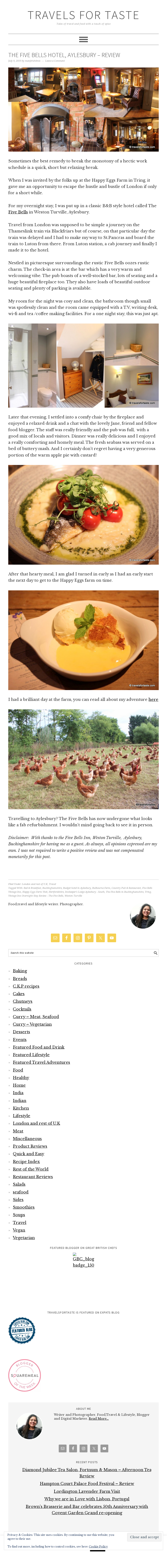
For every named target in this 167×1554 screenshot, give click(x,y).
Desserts (21, 1032)
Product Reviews (30, 1146)
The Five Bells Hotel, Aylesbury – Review (64, 55)
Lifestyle (21, 1115)
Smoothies (24, 1207)
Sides (18, 1199)
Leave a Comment (55, 60)
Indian (19, 1100)
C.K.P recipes (26, 986)
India (18, 1093)
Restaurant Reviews (33, 1176)
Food (18, 1070)
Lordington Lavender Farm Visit (87, 1491)
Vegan (19, 1230)
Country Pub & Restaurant (126, 888)
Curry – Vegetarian (32, 1024)
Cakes (19, 994)
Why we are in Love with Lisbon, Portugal (86, 1499)
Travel (52, 884)
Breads (20, 978)
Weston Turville (73, 895)
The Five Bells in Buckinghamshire (125, 892)
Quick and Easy (28, 1154)
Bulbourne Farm (101, 888)
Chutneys (22, 1001)
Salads (19, 1184)
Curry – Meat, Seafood (36, 1016)
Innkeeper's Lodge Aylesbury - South (85, 892)
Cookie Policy (98, 1546)
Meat (18, 1131)
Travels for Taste (83, 14)
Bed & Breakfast (32, 888)
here (153, 699)
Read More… (99, 1419)
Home (19, 1085)
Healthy (21, 1077)
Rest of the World (30, 1169)
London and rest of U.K (35, 884)
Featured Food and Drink (38, 1047)
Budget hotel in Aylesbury (77, 888)
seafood (20, 1192)
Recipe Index (26, 1161)
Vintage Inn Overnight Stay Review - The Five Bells (35, 895)
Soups (19, 1215)
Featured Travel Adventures (41, 1062)
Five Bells (18, 212)
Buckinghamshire (52, 888)
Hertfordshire (56, 892)
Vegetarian (24, 1237)
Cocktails (22, 1009)
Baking (20, 971)
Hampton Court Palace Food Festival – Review (87, 1483)
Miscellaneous (27, 1138)
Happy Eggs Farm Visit (34, 892)
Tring (148, 892)
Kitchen (21, 1108)
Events (20, 1039)
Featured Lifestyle (31, 1055)
